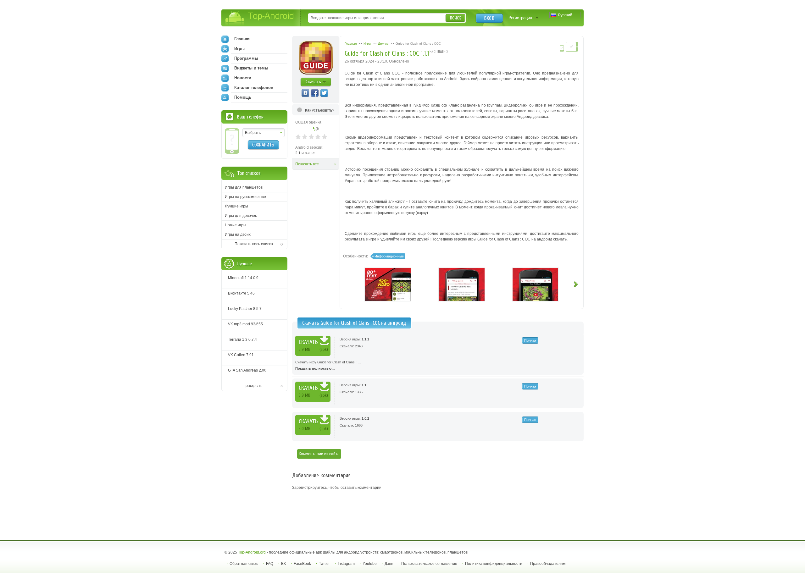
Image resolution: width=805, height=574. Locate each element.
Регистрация (520, 17)
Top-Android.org (252, 552)
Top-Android (259, 18)
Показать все (307, 164)
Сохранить (263, 145)
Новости (242, 77)
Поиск (455, 18)
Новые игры (235, 225)
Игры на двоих (238, 234)
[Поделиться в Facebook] (315, 93)
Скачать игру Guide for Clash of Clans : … (328, 365)
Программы (246, 58)
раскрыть (254, 386)
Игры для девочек (241, 215)
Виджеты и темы (251, 68)
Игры (239, 48)
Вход (489, 18)
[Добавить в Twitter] (324, 93)
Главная (242, 38)
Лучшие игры (236, 206)
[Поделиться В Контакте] (305, 93)
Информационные (389, 256)
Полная (530, 340)
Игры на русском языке (245, 197)
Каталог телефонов (253, 87)
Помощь (242, 97)
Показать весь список (254, 244)
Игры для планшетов (244, 187)
